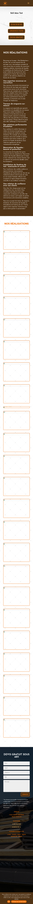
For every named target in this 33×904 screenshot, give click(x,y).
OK (9, 901)
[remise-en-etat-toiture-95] (16, 522)
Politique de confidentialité (19, 901)
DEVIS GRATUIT (16, 37)
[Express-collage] (16, 232)
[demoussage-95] (16, 544)
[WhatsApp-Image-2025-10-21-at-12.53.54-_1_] (16, 385)
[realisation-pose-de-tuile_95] (16, 698)
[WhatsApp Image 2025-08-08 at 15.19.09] (16, 434)
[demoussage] (16, 632)
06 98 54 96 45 (16, 827)
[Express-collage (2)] (16, 342)
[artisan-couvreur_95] (16, 654)
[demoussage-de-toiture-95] (16, 610)
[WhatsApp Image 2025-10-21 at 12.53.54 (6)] (16, 478)
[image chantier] (7, 406)
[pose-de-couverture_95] (16, 566)
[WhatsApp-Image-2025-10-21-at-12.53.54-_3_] (16, 364)
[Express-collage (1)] (16, 320)
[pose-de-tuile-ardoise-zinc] (16, 676)
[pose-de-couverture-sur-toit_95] (16, 588)
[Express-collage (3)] (16, 276)
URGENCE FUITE (16, 31)
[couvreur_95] (16, 720)
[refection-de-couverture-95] (16, 500)
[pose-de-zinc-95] (16, 412)
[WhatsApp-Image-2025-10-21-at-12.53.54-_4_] (16, 456)
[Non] (31, 898)
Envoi (25, 794)
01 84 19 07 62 (16, 24)
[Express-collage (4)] (16, 298)
